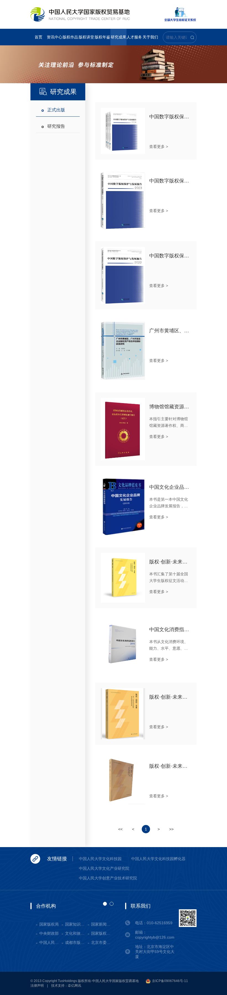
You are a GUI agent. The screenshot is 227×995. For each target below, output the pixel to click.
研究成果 (118, 37)
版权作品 (70, 37)
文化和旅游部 (76, 933)
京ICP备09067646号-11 (169, 981)
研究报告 (56, 126)
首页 (38, 37)
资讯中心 (54, 37)
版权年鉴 (102, 37)
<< (120, 829)
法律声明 (37, 986)
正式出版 (56, 110)
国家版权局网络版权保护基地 (102, 933)
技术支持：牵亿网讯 (66, 986)
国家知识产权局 (76, 924)
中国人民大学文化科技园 (100, 858)
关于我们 (150, 37)
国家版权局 (49, 924)
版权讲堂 (86, 37)
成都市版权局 (76, 942)
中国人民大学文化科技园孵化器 (158, 858)
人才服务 (134, 37)
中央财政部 (49, 933)
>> (171, 829)
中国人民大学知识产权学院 (50, 942)
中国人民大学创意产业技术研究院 (108, 878)
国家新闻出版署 (102, 924)
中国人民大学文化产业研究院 (104, 868)
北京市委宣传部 (102, 942)
